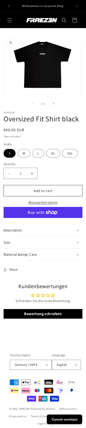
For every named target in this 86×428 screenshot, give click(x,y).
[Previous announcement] (9, 6)
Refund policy (68, 408)
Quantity (10, 164)
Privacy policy (18, 416)
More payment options (43, 202)
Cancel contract (64, 419)
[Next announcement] (77, 6)
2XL (70, 153)
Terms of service (41, 416)
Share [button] (13, 269)
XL (53, 153)
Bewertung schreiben (43, 313)
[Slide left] (32, 103)
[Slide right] (53, 103)
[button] (9, 20)
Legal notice (45, 423)
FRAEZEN (24, 408)
